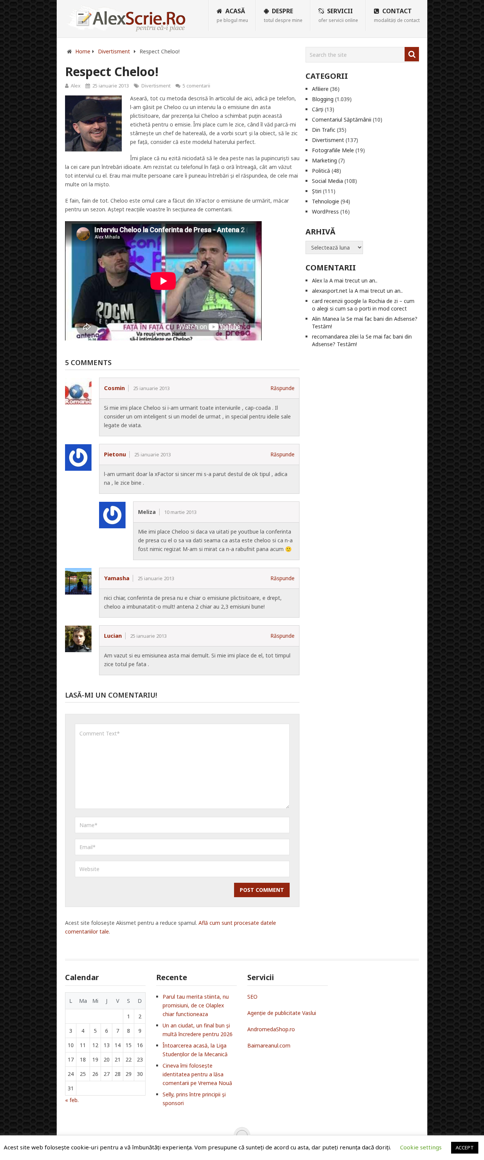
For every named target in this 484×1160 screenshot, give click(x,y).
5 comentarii (196, 85)
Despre (283, 15)
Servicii (338, 15)
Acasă (232, 15)
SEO (252, 996)
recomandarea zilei (335, 336)
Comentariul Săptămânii (341, 119)
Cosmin (114, 388)
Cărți (317, 109)
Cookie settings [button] (421, 1147)
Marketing (324, 160)
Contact (397, 15)
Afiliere (320, 88)
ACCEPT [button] (465, 1147)
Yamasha (116, 578)
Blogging (323, 99)
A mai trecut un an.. (353, 280)
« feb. (72, 1100)
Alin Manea (325, 318)
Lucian (113, 635)
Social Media (327, 180)
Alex (76, 85)
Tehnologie (325, 201)
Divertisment (156, 85)
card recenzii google (336, 300)
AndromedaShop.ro (271, 1029)
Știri (316, 191)
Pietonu (115, 454)
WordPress (325, 211)
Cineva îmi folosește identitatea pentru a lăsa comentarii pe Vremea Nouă (197, 1074)
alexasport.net (329, 290)
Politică (321, 170)
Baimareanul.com (268, 1045)
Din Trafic (323, 129)
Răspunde (282, 388)
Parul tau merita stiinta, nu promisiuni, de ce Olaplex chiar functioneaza (196, 1005)
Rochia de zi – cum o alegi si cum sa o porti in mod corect (363, 304)
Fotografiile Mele (333, 150)
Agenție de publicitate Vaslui (281, 1012)
